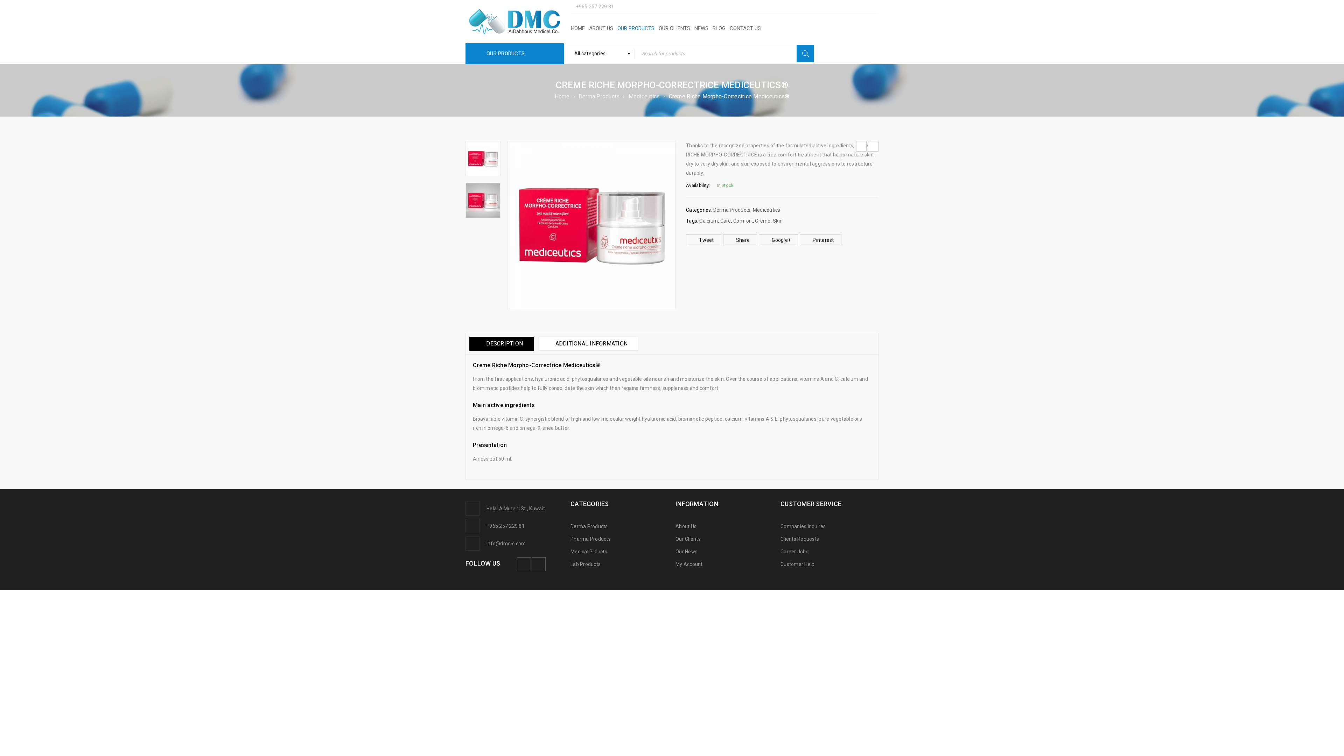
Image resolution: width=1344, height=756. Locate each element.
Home (562, 96)
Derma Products (599, 96)
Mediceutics (644, 96)
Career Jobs (794, 551)
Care (725, 221)
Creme (762, 221)
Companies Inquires (803, 526)
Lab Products (585, 564)
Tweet (706, 240)
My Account (689, 564)
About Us (686, 526)
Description (504, 343)
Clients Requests (799, 539)
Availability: (698, 185)
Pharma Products (590, 539)
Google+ (781, 240)
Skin (778, 221)
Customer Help (797, 564)
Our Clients (688, 539)
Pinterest (823, 240)
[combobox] (600, 53)
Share (743, 240)
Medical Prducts (588, 551)
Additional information (591, 343)
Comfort (743, 221)
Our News (687, 551)
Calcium (708, 221)
